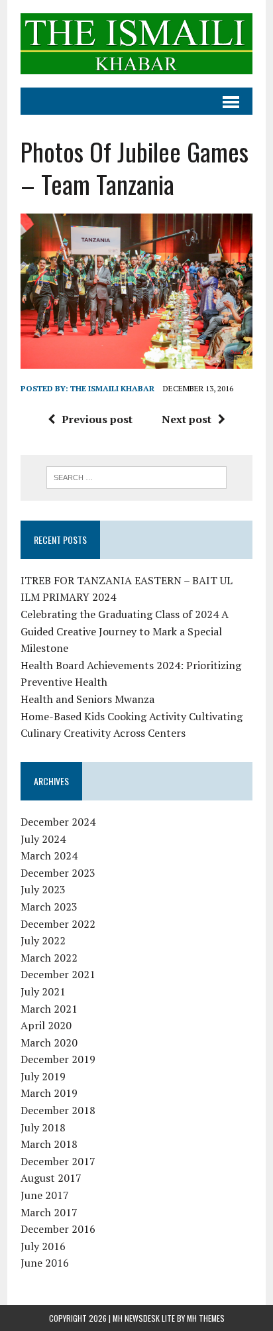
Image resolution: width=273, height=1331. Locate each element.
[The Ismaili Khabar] (136, 43)
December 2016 (58, 1229)
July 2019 (43, 1076)
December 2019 (58, 1059)
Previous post (97, 419)
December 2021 (58, 974)
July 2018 (43, 1127)
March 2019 (49, 1093)
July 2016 (43, 1246)
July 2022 (43, 940)
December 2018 (58, 1110)
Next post (186, 419)
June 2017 (45, 1195)
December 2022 (58, 924)
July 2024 (43, 839)
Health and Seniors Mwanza (87, 699)
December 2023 (58, 872)
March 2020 (49, 1042)
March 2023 (49, 906)
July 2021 (43, 991)
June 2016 (45, 1262)
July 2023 (43, 889)
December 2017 (58, 1161)
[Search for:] (136, 476)
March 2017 (49, 1212)
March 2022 (49, 957)
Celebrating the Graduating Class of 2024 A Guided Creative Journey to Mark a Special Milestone (125, 631)
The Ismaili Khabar (112, 388)
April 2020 (46, 1025)
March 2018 (49, 1144)
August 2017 (51, 1178)
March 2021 (49, 1008)
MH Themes (206, 1318)
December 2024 (58, 821)
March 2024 (49, 855)
